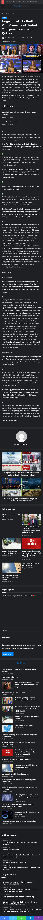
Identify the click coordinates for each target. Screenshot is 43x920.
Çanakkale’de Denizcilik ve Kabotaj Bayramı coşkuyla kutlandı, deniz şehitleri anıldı (31, 530)
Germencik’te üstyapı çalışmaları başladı (10, 552)
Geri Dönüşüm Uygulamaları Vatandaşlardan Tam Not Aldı (26, 699)
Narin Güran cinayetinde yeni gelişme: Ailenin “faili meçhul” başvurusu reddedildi (31, 554)
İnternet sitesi (6, 637)
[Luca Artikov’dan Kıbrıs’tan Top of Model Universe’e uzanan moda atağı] (7, 685)
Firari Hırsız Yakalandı (9, 122)
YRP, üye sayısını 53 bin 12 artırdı (11, 516)
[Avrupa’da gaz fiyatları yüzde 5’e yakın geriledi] (7, 815)
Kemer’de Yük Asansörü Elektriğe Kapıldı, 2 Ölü (19, 821)
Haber (12, 13)
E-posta (5, 630)
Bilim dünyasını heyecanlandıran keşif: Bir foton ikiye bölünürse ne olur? (27, 797)
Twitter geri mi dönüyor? (24, 726)
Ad (3, 622)
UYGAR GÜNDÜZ (9, 38)
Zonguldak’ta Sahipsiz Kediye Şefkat (30, 564)
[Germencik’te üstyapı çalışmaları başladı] (11, 543)
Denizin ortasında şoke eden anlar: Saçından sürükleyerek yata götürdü (18, 806)
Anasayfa (6, 13)
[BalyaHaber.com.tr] (22, 6)
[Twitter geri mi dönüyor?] (7, 728)
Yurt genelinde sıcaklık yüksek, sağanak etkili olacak (10, 577)
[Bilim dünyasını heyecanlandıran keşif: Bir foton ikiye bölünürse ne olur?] (7, 797)
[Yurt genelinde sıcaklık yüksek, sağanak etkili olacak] (11, 568)
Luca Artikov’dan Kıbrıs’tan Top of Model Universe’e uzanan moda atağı (27, 685)
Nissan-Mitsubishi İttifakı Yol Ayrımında (16, 760)
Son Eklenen (21, 663)
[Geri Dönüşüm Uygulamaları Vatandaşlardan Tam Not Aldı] (7, 700)
